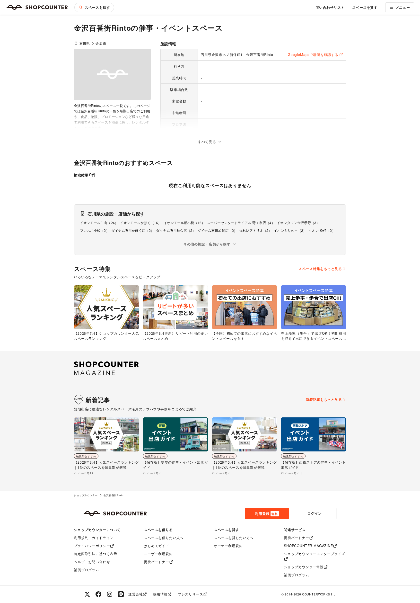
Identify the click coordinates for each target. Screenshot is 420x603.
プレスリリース (190, 594)
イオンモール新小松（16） (184, 222)
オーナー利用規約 (228, 545)
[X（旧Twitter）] (87, 594)
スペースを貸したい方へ (234, 537)
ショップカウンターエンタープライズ (314, 553)
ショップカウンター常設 (304, 566)
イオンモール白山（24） (99, 222)
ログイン (314, 513)
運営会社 (135, 594)
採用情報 (160, 594)
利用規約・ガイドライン (94, 537)
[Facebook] (98, 594)
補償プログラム (86, 569)
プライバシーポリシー (92, 545)
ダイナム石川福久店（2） (176, 230)
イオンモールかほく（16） (141, 222)
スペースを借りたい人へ (164, 537)
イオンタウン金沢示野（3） (298, 222)
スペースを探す (97, 7)
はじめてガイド (156, 545)
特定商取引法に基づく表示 (95, 553)
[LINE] (120, 594)
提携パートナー (156, 561)
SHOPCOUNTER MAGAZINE (308, 545)
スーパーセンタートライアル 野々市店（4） (241, 222)
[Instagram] (109, 594)
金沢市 (101, 43)
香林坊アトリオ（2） (255, 230)
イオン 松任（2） (321, 230)
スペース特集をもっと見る (320, 268)
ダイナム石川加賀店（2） (217, 230)
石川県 (84, 43)
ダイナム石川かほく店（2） (132, 230)
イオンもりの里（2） (290, 230)
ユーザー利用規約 (158, 553)
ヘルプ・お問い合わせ (92, 561)
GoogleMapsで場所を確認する (313, 54)
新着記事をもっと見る (324, 399)
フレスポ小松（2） (94, 230)
